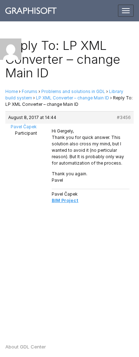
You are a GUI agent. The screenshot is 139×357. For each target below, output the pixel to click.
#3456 (124, 117)
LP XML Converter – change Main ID (72, 97)
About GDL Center (25, 347)
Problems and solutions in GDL (73, 91)
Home (11, 91)
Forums (29, 91)
